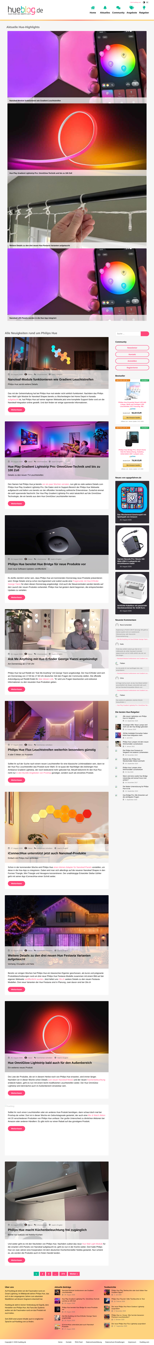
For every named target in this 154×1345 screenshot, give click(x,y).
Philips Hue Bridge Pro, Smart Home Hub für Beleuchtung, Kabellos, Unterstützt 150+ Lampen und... (132, 452)
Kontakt (132, 354)
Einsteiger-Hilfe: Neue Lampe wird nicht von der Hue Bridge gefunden (135, 726)
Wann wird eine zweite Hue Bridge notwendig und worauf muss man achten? (135, 778)
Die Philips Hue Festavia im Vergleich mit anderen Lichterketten (135, 751)
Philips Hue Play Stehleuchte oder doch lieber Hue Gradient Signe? (129, 1291)
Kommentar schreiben (44, 745)
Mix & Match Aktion (96, 1115)
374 (63, 1274)
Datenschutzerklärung (94, 1342)
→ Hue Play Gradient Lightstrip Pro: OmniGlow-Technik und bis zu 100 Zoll (132, 705)
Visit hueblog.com (135, 2)
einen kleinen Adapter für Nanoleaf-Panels (73, 867)
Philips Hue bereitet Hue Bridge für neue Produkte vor (80, 1308)
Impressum (132, 1342)
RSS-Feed (79, 1342)
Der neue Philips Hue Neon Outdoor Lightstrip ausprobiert (127, 1307)
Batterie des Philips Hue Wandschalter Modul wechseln (134, 760)
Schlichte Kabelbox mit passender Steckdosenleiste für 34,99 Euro (132, 607)
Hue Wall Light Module (92, 1244)
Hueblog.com (20, 1322)
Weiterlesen (16, 410)
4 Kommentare (42, 462)
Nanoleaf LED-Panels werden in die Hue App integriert (32, 318)
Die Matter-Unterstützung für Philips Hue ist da (135, 787)
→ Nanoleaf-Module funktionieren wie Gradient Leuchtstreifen (132, 658)
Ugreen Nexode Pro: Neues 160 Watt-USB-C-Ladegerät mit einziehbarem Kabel (130, 561)
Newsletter (132, 348)
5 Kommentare (42, 1225)
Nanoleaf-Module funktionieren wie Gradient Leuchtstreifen (35, 101)
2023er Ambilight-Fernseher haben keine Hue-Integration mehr (135, 734)
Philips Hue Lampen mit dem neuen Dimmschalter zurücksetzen (135, 743)
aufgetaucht (13, 399)
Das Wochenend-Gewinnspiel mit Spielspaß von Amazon (131, 516)
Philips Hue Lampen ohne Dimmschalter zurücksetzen (133, 768)
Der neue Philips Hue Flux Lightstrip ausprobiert (128, 1324)
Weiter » (74, 1274)
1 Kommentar (41, 559)
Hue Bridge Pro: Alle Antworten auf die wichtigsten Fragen (135, 796)
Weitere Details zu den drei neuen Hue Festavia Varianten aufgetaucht (39, 246)
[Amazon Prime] (132, 409)
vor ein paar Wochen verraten (55, 484)
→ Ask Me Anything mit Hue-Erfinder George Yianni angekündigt (132, 639)
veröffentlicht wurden (34, 979)
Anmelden (132, 361)
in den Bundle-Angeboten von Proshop (33, 773)
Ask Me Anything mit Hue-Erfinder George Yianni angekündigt (79, 1317)
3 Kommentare (42, 374)
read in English (57, 374)
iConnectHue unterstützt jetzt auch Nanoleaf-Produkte (78, 1325)
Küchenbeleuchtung (96, 1080)
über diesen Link (45, 679)
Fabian (30, 374)
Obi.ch (62, 979)
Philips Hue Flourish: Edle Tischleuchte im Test (128, 1299)
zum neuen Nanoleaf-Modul (60, 1080)
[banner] (25, 10)
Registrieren (132, 367)
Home (60, 1342)
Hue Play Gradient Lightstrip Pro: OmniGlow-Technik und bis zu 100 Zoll (40, 173)
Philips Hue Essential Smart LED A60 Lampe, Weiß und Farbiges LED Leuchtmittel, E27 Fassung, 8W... (132, 404)
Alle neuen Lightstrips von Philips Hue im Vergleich (135, 717)
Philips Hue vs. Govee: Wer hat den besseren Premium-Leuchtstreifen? (127, 1316)
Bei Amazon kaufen (133, 417)
